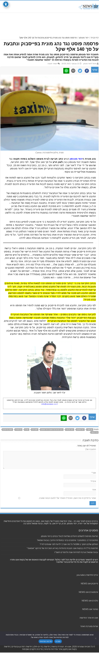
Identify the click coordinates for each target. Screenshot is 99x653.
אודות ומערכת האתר (89, 626)
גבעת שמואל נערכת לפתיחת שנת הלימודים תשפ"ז (76, 552)
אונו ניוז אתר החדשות (89, 618)
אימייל (93, 481)
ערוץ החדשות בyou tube (87, 575)
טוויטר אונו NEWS (90, 609)
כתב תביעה (69, 429)
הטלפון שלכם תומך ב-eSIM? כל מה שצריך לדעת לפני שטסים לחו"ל (69, 544)
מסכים (58, 641)
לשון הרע (35, 429)
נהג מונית (19, 429)
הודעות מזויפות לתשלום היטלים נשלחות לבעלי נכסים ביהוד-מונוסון (69, 536)
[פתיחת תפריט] (95, 7)
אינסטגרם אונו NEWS (88, 592)
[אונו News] (88, 6)
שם (94, 473)
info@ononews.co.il (49, 404)
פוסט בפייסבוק (7, 429)
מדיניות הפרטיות (46, 641)
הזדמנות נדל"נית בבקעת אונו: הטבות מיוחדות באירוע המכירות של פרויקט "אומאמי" (62, 548)
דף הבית (94, 38)
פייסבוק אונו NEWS (89, 583)
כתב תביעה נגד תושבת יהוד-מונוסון (52, 429)
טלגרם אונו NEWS (90, 601)
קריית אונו (95, 432)
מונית (26, 429)
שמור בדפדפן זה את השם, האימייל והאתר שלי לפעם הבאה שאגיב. (67, 498)
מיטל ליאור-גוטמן (90, 64)
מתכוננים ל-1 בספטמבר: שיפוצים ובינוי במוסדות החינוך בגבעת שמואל (67, 540)
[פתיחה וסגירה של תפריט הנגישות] (6, 4)
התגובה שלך (90, 449)
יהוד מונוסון (84, 38)
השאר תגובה (52, 64)
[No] (95, 638)
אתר (94, 490)
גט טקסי (89, 429)
